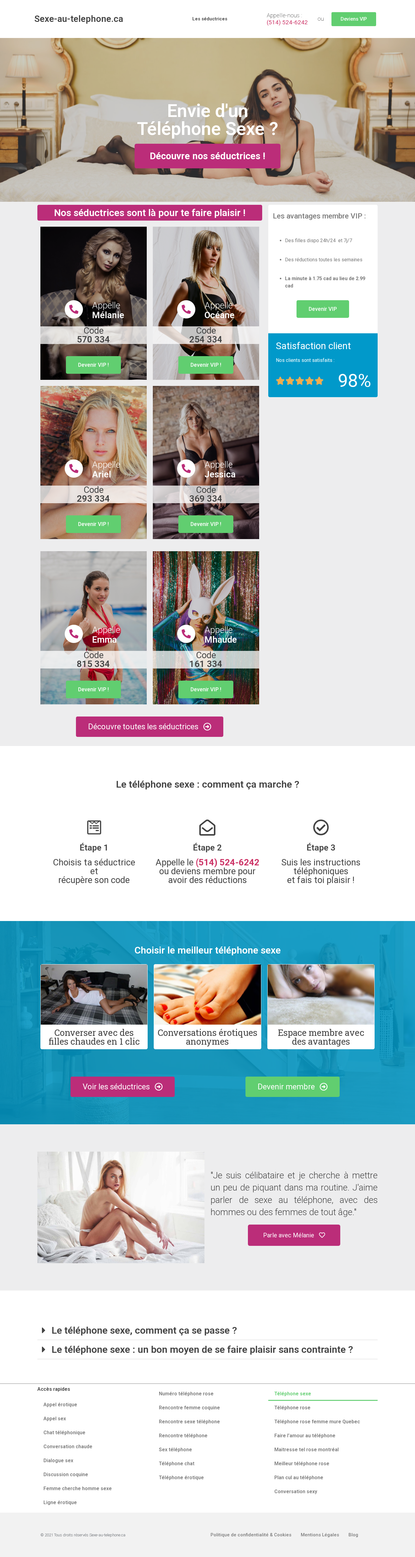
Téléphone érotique (181, 1477)
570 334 (93, 335)
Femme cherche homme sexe (77, 1488)
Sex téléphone (175, 1449)
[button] (353, 19)
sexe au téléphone (293, 1200)
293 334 (93, 494)
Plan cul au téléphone (298, 1477)
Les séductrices (209, 19)
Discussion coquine (65, 1474)
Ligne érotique (60, 1502)
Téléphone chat (176, 1463)
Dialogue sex (58, 1460)
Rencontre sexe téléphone (189, 1422)
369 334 (205, 494)
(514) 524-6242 (287, 22)
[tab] (207, 1330)
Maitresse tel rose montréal (306, 1449)
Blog (353, 1535)
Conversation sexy (295, 1491)
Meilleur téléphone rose (301, 1463)
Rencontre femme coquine (189, 1408)
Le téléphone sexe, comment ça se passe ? (144, 1330)
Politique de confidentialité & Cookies (251, 1535)
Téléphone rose (292, 1408)
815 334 (93, 659)
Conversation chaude (67, 1446)
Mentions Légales (320, 1535)
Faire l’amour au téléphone (304, 1435)
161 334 (205, 659)
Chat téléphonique (64, 1432)
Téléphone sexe (292, 1394)
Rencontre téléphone (183, 1435)
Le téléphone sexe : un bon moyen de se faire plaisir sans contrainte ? (202, 1349)
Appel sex (54, 1418)
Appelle (108, 310)
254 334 (205, 335)
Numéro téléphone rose (186, 1394)
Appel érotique (60, 1404)
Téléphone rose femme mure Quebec (317, 1422)
